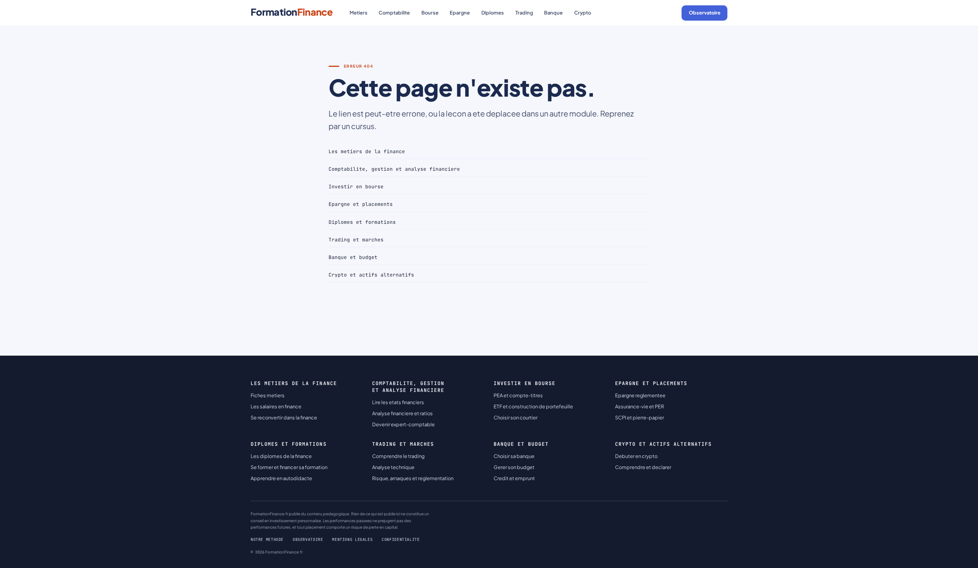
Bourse (430, 13)
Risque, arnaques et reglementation (412, 478)
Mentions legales (352, 539)
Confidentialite (400, 539)
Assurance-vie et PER (639, 406)
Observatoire (705, 13)
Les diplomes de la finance (281, 456)
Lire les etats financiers (398, 402)
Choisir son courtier (516, 417)
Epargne (460, 13)
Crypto (582, 13)
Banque (553, 13)
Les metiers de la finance (367, 151)
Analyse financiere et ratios (402, 413)
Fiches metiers (268, 395)
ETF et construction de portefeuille (533, 406)
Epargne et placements (361, 204)
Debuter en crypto (636, 456)
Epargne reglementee (640, 395)
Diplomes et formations (362, 222)
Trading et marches (356, 239)
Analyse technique (393, 467)
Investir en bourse (356, 186)
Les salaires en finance (276, 406)
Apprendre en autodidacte (281, 478)
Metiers (359, 13)
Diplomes (492, 13)
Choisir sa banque (514, 456)
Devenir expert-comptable (403, 424)
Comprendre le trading (398, 456)
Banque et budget (353, 257)
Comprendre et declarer (643, 467)
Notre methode (267, 539)
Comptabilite (394, 13)
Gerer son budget (514, 467)
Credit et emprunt (514, 478)
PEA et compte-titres (518, 395)
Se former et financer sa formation (289, 467)
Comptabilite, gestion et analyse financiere (394, 169)
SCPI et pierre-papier (639, 417)
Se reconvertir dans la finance (284, 417)
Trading (524, 13)
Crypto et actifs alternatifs (371, 275)
